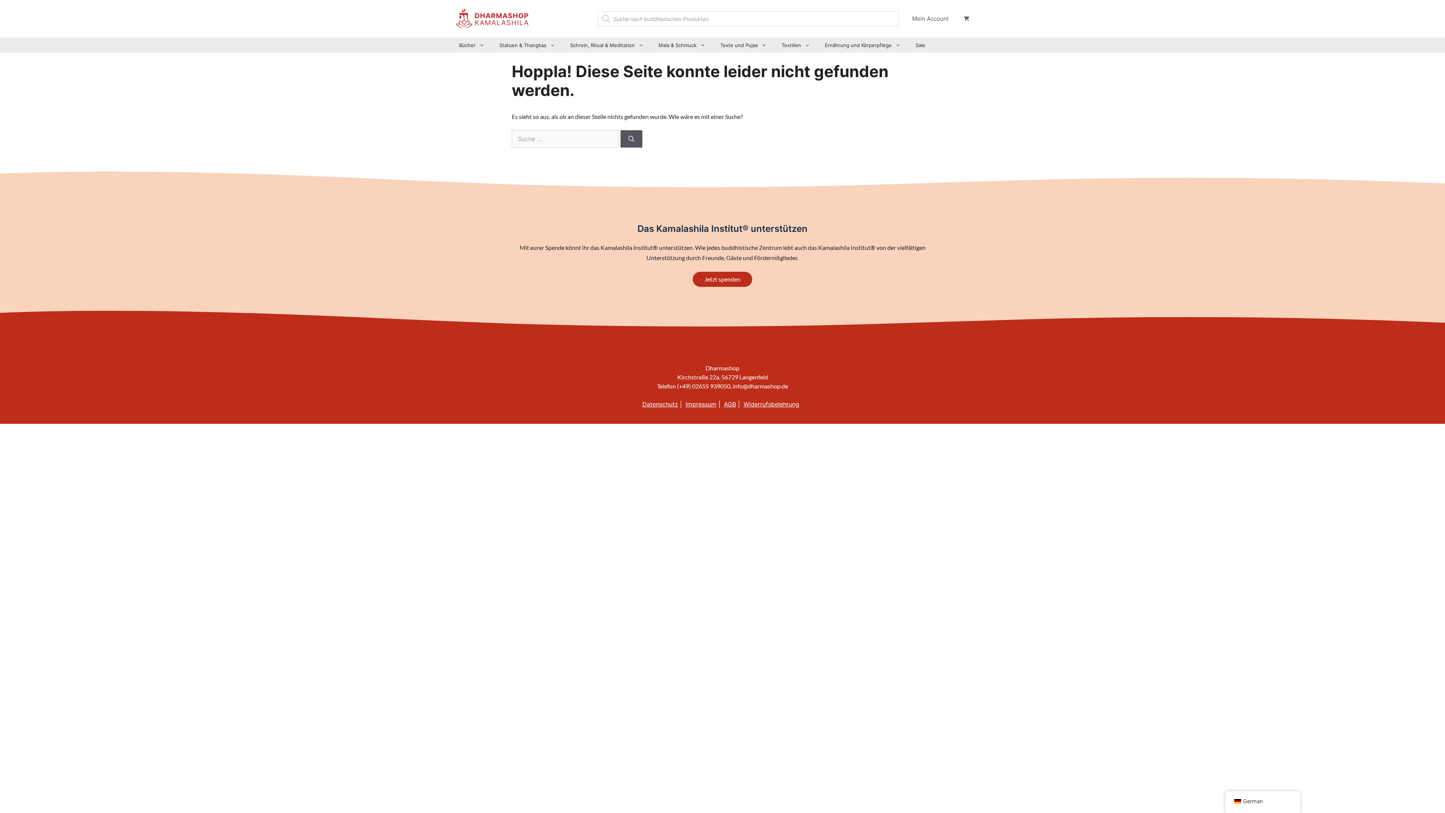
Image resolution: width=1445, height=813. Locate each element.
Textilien (791, 45)
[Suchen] (631, 139)
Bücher (467, 45)
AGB (730, 404)
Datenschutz (660, 404)
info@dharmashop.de (760, 386)
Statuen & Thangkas (522, 45)
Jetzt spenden (722, 279)
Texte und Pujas (739, 45)
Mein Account (930, 18)
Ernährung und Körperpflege (858, 45)
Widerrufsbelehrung (771, 404)
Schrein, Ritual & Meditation (602, 45)
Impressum (701, 404)
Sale (920, 45)
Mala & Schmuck (678, 45)
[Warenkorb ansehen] (966, 19)
